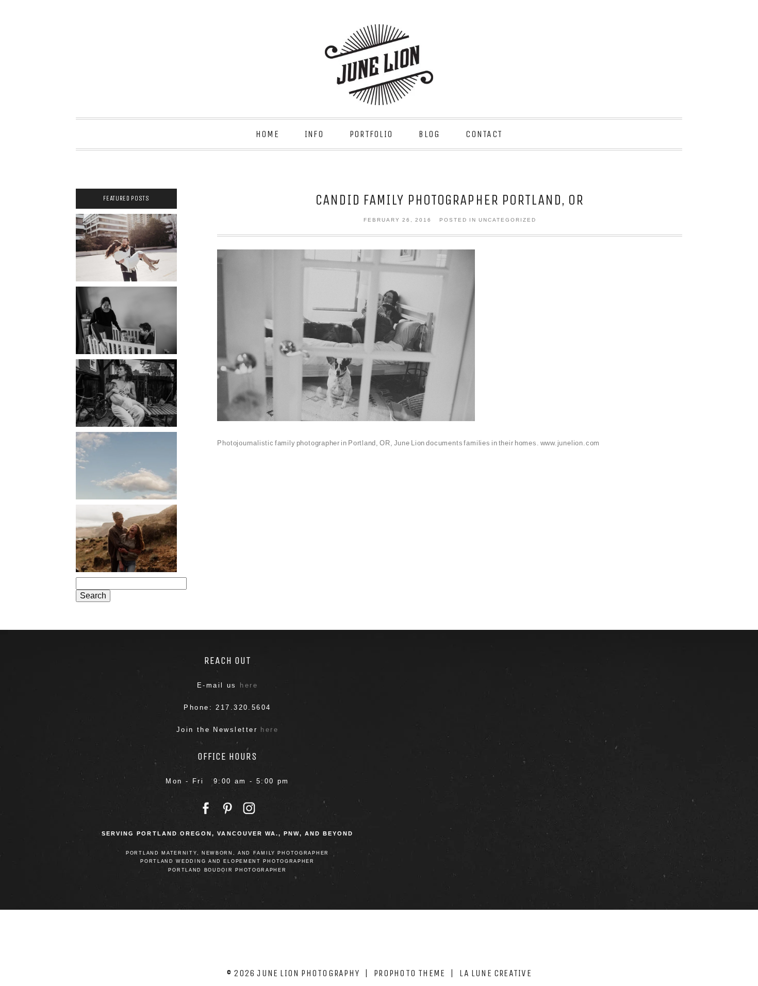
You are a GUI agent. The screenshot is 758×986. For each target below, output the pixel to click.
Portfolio (371, 134)
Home (267, 134)
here (249, 685)
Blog (429, 134)
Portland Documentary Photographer (126, 317)
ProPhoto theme (409, 973)
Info (314, 134)
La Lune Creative (495, 973)
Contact (484, 134)
